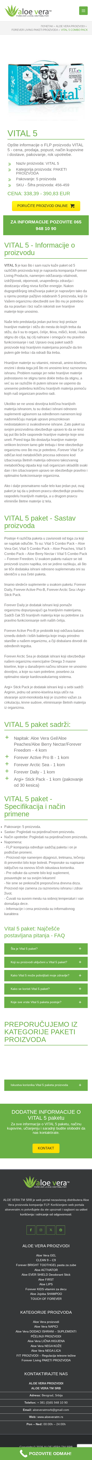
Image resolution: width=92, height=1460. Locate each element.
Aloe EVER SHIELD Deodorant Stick (46, 1274)
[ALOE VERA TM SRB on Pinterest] (60, 1230)
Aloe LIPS (46, 1284)
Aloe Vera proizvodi (46, 1322)
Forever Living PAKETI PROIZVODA (46, 1360)
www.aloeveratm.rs (50, 1417)
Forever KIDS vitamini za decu (46, 1289)
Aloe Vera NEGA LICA (46, 1350)
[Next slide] (78, 82)
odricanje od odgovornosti (53, 1214)
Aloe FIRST (46, 1279)
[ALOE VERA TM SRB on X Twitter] (50, 1230)
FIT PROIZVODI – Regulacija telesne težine (46, 1355)
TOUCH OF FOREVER (46, 1298)
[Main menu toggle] (83, 10)
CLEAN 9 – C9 (46, 1260)
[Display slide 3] (77, 113)
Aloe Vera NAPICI (46, 1326)
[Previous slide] (13, 82)
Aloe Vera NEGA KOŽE (46, 1346)
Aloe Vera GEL (46, 1255)
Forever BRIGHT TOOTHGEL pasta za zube (46, 1265)
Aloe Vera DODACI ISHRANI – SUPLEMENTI (46, 1331)
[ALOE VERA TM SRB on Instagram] (41, 1230)
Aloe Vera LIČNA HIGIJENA (46, 1341)
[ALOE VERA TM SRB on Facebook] (31, 1230)
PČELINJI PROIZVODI (46, 1336)
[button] (46, 206)
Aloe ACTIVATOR (46, 1270)
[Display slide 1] (70, 113)
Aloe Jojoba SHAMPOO (46, 1294)
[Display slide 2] (74, 113)
